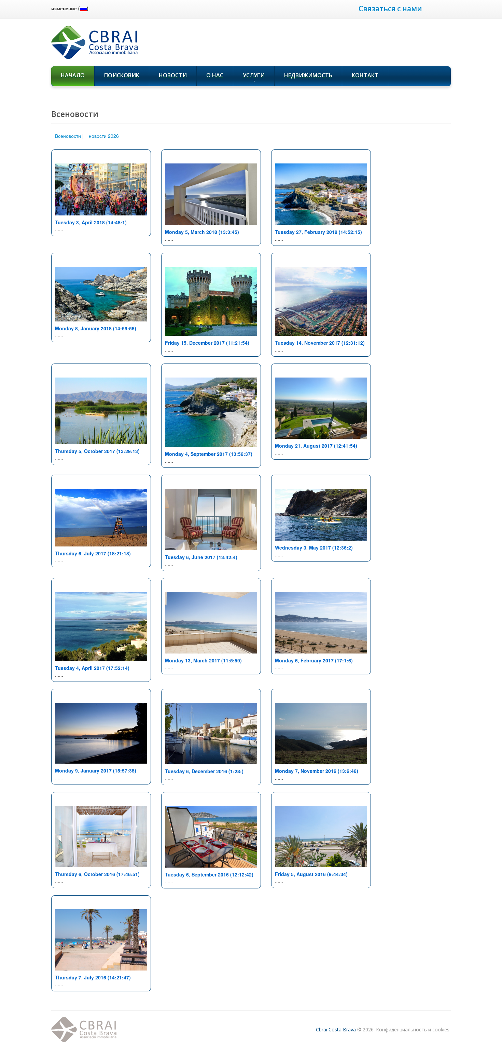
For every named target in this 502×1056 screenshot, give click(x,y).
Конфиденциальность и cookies (412, 1029)
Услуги (254, 75)
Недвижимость (308, 75)
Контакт (365, 75)
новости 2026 (104, 135)
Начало (73, 75)
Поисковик (121, 75)
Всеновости (68, 135)
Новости (173, 75)
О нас (214, 75)
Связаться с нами (390, 8)
